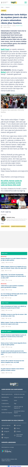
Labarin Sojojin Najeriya (18, 226)
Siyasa (2, 270)
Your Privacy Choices (15, 466)
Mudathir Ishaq (19, 25)
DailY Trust (5, 49)
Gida (2, 7)
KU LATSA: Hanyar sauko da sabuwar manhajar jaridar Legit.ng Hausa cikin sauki (11, 182)
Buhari (3, 72)
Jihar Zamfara (5, 226)
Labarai (7, 7)
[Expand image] (26, 95)
